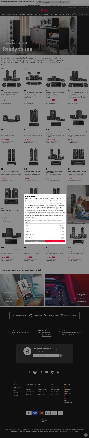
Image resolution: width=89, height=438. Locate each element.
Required (28, 225)
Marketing (28, 231)
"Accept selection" (29, 217)
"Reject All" (38, 207)
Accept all (55, 241)
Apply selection (35, 241)
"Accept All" (39, 212)
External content (29, 237)
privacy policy (57, 220)
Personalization (29, 234)
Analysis (27, 228)
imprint (26, 222)
